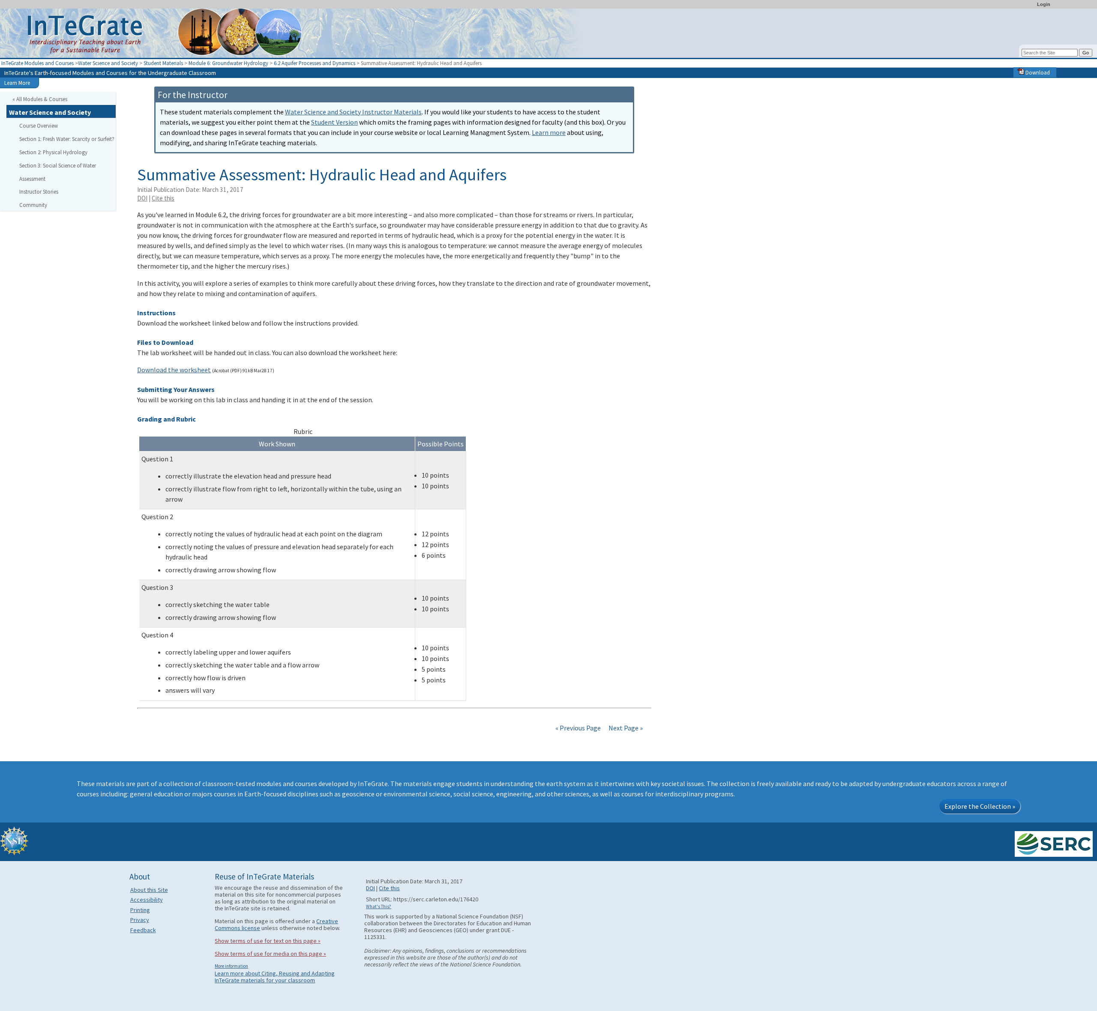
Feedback (143, 930)
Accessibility (146, 899)
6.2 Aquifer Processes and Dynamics (315, 63)
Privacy (139, 920)
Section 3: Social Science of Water (57, 165)
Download (1037, 72)
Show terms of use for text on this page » (268, 941)
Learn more (549, 132)
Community (33, 204)
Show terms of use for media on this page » (270, 953)
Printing (140, 910)
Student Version (334, 122)
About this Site (149, 890)
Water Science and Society (108, 63)
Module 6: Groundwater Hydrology (229, 63)
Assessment (32, 178)
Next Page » (625, 728)
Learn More (17, 82)
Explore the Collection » (979, 806)
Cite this (163, 198)
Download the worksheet (174, 369)
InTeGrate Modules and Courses (37, 63)
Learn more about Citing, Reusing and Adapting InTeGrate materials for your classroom (275, 976)
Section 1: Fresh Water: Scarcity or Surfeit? (66, 138)
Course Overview (38, 125)
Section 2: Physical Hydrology (53, 152)
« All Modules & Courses (39, 99)
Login (1043, 4)
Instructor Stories (38, 191)
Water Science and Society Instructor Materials (353, 112)
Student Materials (163, 63)
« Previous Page (578, 728)
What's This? (378, 906)
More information (231, 966)
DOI (142, 198)
